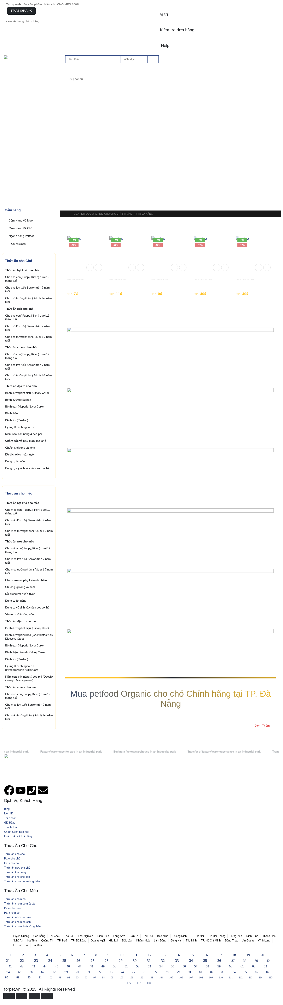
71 (88, 972)
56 (184, 966)
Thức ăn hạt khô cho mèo (22, 502)
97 (94, 977)
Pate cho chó (12, 858)
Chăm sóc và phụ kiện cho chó (25, 440)
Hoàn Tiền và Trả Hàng (18, 836)
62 (253, 966)
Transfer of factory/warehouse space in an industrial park (203, 751)
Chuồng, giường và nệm (20, 447)
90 (29, 977)
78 (167, 972)
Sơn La (133, 936)
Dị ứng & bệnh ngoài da (19, 427)
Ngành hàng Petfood (22, 235)
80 (189, 972)
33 (177, 960)
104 (161, 977)
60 (230, 966)
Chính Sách (18, 243)
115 (270, 977)
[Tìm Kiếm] (152, 59)
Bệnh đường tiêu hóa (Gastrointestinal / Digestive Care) (29, 636)
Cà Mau (37, 945)
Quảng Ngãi (98, 940)
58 (207, 966)
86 (256, 972)
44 (45, 966)
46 (68, 966)
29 (120, 960)
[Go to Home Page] (66, 214)
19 (248, 955)
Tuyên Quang (21, 936)
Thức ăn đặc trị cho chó (21, 386)
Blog (7, 809)
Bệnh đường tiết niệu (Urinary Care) (27, 392)
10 (121, 955)
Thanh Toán (11, 827)
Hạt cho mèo (11, 912)
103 (151, 977)
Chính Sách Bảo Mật (16, 831)
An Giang (248, 940)
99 (112, 977)
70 (77, 972)
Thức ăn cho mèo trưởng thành (23, 926)
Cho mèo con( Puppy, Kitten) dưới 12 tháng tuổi (27, 511)
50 (114, 966)
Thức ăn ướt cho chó (19, 308)
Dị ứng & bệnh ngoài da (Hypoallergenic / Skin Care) (22, 667)
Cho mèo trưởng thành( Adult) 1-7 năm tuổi (29, 532)
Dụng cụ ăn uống (15, 461)
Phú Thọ (148, 936)
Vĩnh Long (264, 940)
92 (51, 977)
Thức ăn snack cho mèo (21, 687)
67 (43, 972)
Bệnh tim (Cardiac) (16, 420)
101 (131, 977)
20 (262, 955)
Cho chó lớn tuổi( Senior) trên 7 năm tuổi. (27, 289)
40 (268, 960)
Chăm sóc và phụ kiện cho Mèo (26, 580)
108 (201, 977)
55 (172, 966)
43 (33, 966)
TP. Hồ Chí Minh (211, 940)
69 (66, 972)
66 (31, 972)
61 (242, 966)
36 (219, 960)
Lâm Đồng (160, 940)
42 (21, 966)
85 (245, 972)
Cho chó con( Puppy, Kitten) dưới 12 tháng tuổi (27, 278)
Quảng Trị (47, 940)
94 (68, 977)
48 (91, 966)
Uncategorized (76, 279)
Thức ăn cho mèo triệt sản (20, 903)
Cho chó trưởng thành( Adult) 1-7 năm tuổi (28, 300)
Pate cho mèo (12, 908)
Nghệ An (18, 940)
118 (149, 983)
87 (267, 972)
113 (251, 977)
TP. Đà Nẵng (78, 940)
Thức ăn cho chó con (17, 876)
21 (8, 960)
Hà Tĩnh (32, 940)
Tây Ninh (191, 940)
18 (234, 955)
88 (6, 977)
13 (164, 955)
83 (222, 972)
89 (17, 977)
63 (265, 966)
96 (86, 977)
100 (121, 977)
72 (99, 972)
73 (111, 972)
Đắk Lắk (127, 940)
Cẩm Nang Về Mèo (21, 220)
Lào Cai (69, 936)
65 (19, 972)
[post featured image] (86, 255)
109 (211, 977)
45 (56, 966)
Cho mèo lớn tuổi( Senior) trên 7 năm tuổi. (28, 522)
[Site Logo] (14, 57)
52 (137, 966)
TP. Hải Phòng (216, 936)
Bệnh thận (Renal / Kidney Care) (25, 652)
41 (10, 966)
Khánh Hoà (143, 940)
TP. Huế (62, 940)
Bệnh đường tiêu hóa (18, 399)
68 (54, 972)
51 (126, 966)
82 (211, 972)
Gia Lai (113, 940)
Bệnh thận (11, 413)
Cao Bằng (39, 936)
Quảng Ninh (180, 936)
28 (106, 960)
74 (122, 972)
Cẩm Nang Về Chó (20, 228)
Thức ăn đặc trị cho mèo (21, 621)
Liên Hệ (8, 813)
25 (64, 960)
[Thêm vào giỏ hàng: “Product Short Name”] (90, 267)
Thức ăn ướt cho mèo (19, 541)
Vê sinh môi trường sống (20, 614)
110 (221, 977)
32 (163, 960)
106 (181, 977)
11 (135, 955)
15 (192, 955)
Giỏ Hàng (9, 822)
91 (40, 977)
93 (60, 977)
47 (79, 966)
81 (200, 972)
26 (78, 960)
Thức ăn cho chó (14, 854)
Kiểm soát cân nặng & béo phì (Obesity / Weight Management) (29, 678)
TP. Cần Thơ (20, 945)
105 (171, 977)
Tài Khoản (10, 818)
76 (144, 972)
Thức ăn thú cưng (15, 872)
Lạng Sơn (119, 936)
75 (133, 972)
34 (191, 960)
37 (233, 960)
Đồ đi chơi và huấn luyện (20, 454)
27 (92, 960)
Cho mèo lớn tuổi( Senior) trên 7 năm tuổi (28, 706)
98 (103, 977)
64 (8, 972)
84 (234, 972)
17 (220, 955)
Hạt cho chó (11, 863)
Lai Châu (55, 936)
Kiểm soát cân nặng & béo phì (23, 434)
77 (155, 972)
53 (149, 966)
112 (241, 977)
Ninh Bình (252, 936)
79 (178, 972)
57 (195, 966)
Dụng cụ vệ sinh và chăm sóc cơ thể (27, 468)
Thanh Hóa (269, 936)
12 (149, 955)
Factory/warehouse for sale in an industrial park (50, 751)
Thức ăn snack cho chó (21, 347)
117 (139, 983)
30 (135, 960)
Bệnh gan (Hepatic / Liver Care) (24, 406)
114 (260, 977)
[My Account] (68, 69)
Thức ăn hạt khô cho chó (22, 270)
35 (205, 960)
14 (178, 955)
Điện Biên (103, 936)
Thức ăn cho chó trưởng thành (22, 881)
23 (36, 960)
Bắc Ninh (162, 936)
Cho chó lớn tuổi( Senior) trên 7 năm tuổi (27, 366)
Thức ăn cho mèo (14, 899)
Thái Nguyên (85, 936)
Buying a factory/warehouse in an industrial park (123, 751)
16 (206, 955)
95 (77, 977)
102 (141, 977)
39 (256, 960)
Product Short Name (80, 283)
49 (103, 966)
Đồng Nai (176, 940)
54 (161, 966)
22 (22, 960)
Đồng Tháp (231, 940)
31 (149, 960)
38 (244, 960)
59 (219, 966)
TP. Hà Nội (197, 936)
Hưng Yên (236, 936)
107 (191, 977)
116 (129, 983)
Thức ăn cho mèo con (17, 922)
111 (231, 977)
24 (50, 960)
